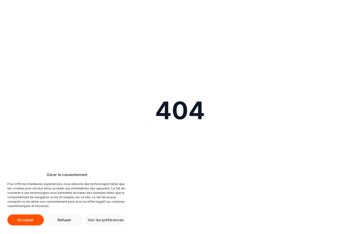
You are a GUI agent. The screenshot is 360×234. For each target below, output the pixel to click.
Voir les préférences (106, 220)
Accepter (25, 220)
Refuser (64, 220)
